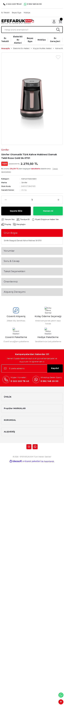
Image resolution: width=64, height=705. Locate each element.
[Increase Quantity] (58, 200)
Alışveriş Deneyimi (14, 291)
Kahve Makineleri (29, 179)
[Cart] (60, 21)
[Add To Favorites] (58, 57)
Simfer (24, 182)
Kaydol (55, 368)
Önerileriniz (11, 281)
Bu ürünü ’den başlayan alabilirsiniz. (29, 170)
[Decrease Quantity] (5, 200)
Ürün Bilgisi (10, 232)
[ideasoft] (15, 461)
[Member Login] (54, 21)
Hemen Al (48, 211)
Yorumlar (9, 250)
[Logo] (17, 22)
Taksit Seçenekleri (14, 271)
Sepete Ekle (16, 211)
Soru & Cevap (12, 261)
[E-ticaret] (32, 461)
